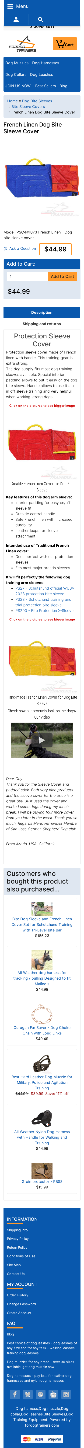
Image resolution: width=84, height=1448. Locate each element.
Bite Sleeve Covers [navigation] (28, 106)
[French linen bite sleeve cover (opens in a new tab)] (42, 443)
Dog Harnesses (45, 62)
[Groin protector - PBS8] (42, 1170)
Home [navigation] (12, 101)
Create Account (19, 1313)
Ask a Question (21, 248)
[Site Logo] (22, 43)
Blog (63, 85)
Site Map (14, 1265)
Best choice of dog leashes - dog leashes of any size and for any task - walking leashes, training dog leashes (42, 1348)
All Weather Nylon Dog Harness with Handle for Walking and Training (42, 1137)
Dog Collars (15, 74)
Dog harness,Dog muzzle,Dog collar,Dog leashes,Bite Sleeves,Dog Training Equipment (42, 1414)
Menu (22, 6)
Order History (17, 1295)
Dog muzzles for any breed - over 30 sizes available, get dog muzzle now (40, 1364)
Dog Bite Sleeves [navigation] (37, 101)
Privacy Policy (18, 1239)
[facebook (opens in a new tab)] (15, 1394)
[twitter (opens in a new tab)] (27, 1394)
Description (41, 312)
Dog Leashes (41, 74)
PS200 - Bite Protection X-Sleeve (44, 610)
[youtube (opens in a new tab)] (53, 1394)
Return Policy (17, 1247)
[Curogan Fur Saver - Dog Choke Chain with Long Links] (42, 1013)
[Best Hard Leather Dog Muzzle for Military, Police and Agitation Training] (42, 1063)
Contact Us (16, 1274)
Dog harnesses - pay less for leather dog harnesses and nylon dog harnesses (39, 1378)
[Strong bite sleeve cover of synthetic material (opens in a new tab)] (42, 657)
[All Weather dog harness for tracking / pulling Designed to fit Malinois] (42, 959)
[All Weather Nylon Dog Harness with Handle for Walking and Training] (42, 1118)
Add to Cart (62, 276)
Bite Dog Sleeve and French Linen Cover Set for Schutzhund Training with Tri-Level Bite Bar (42, 924)
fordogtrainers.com (42, 1425)
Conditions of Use (21, 1256)
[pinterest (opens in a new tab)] (40, 1394)
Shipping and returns (42, 323)
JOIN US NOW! (18, 85)
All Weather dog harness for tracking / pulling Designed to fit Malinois (42, 978)
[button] (42, 740)
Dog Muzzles (16, 62)
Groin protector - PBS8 (42, 1181)
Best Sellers (45, 85)
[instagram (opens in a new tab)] (66, 1394)
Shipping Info (17, 1230)
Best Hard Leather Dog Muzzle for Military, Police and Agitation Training (42, 1082)
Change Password (21, 1304)
